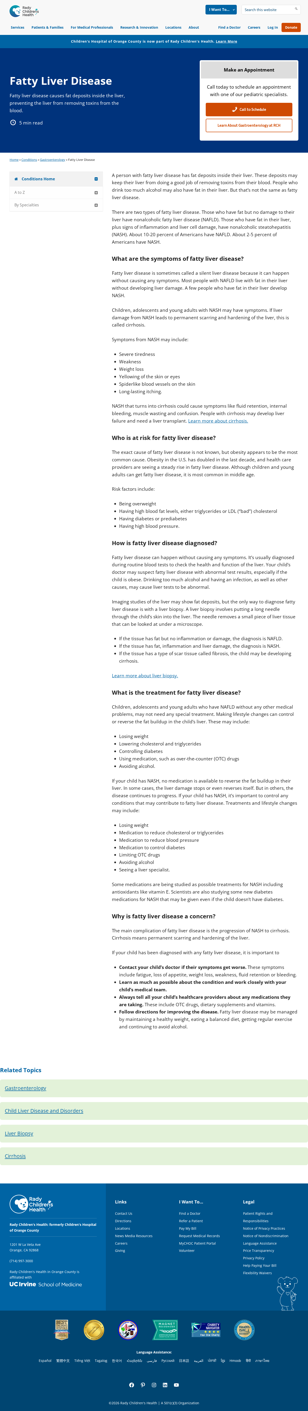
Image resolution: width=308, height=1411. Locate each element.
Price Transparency (258, 1250)
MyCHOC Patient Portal (197, 1243)
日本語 (184, 1360)
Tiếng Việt (82, 1360)
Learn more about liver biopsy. (145, 676)
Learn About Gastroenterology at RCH (249, 125)
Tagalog (101, 1360)
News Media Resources (134, 1236)
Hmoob (235, 1360)
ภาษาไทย (262, 1360)
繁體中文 (63, 1360)
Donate (291, 27)
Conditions (29, 159)
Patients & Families (48, 27)
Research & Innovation (139, 27)
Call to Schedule (252, 109)
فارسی (152, 1360)
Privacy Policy (253, 1258)
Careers (254, 27)
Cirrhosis (15, 1156)
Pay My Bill (187, 1228)
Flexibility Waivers (257, 1273)
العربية (198, 1360)
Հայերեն (134, 1360)
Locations (173, 27)
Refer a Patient (191, 1221)
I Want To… (219, 9)
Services (17, 27)
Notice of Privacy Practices (264, 1228)
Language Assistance (260, 1243)
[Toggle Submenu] (96, 179)
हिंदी (248, 1360)
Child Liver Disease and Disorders (44, 1110)
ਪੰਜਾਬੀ (212, 1360)
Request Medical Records (199, 1236)
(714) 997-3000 (21, 1261)
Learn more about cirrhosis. (218, 421)
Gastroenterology (52, 159)
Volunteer (187, 1250)
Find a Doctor (229, 27)
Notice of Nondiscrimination (266, 1236)
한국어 (117, 1360)
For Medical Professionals (92, 27)
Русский (167, 1360)
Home (14, 159)
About (194, 27)
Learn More (226, 41)
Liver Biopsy (19, 1133)
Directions (123, 1221)
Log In (273, 27)
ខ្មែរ (223, 1360)
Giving (120, 1250)
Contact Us (123, 1213)
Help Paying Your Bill (259, 1265)
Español (45, 1360)
